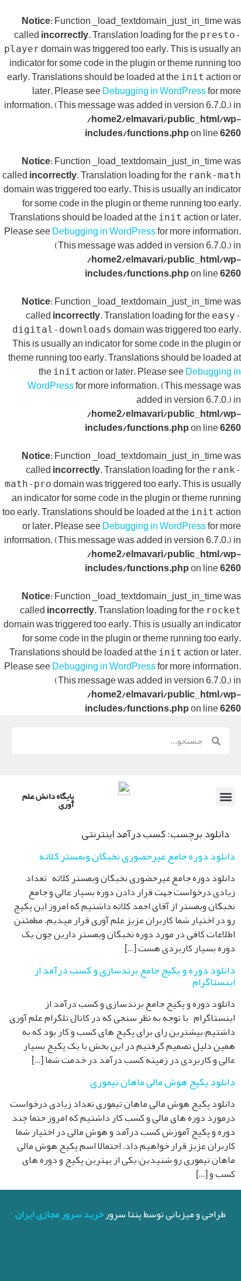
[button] (225, 796)
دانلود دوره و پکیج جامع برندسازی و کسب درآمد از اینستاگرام (135, 976)
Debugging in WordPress (154, 91)
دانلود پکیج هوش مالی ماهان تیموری (162, 1082)
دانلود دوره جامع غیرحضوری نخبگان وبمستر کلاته (137, 856)
